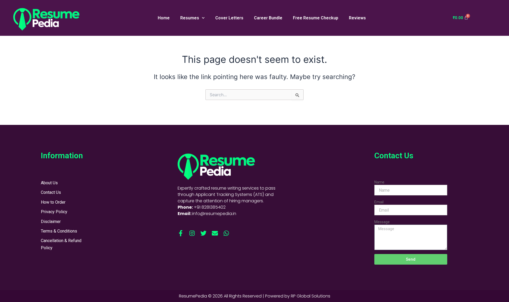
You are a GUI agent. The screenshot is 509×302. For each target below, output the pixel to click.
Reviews (357, 17)
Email (379, 202)
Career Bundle (268, 17)
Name (379, 182)
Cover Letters (229, 17)
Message (382, 222)
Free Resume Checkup (315, 17)
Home (164, 17)
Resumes (189, 17)
